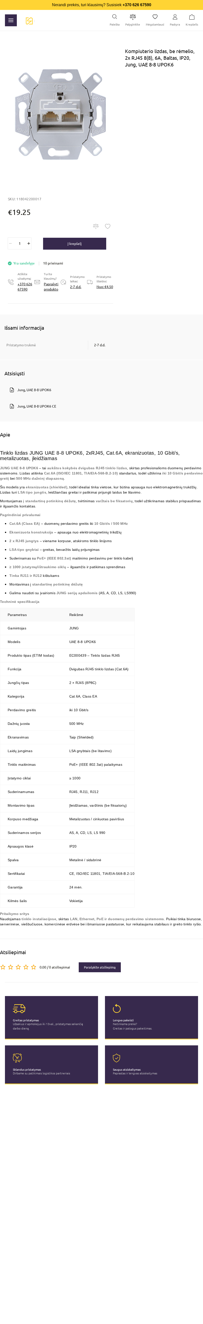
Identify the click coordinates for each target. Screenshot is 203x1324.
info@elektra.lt (105, 1318)
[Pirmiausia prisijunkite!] (107, 226)
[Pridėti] (28, 243)
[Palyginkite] (95, 226)
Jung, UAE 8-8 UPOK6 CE (36, 406)
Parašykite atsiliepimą (100, 967)
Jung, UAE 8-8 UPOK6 (34, 390)
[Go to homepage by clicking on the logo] (29, 20)
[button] (60, 114)
